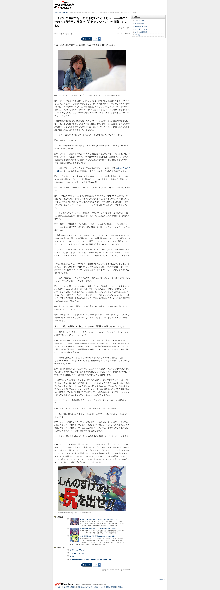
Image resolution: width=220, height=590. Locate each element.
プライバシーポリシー (93, 587)
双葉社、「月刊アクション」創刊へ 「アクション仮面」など (99, 519)
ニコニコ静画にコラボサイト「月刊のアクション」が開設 (98, 529)
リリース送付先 (139, 23)
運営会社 (107, 587)
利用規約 (162, 579)
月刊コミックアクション (77, 550)
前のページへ (87, 39)
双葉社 (72, 556)
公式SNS (67, 587)
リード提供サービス (141, 29)
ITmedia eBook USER (64, 5)
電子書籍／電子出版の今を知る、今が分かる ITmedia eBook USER (90, 559)
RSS (102, 587)
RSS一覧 (137, 35)
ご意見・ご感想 (139, 20)
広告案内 (73, 587)
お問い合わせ (81, 587)
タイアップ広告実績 (141, 32)
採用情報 (113, 587)
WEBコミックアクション (78, 553)
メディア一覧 (59, 587)
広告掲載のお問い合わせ (142, 26)
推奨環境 (119, 587)
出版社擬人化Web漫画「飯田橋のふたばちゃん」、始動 (97, 536)
